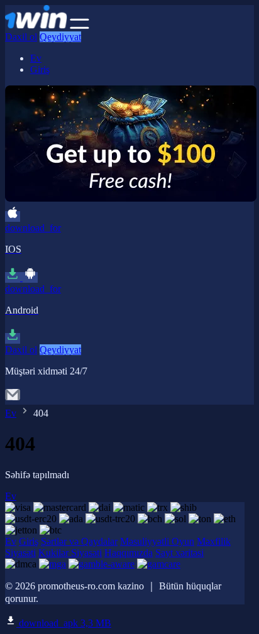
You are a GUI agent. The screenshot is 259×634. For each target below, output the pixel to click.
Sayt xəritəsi (179, 552)
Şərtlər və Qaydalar (79, 541)
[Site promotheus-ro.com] (36, 25)
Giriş (40, 69)
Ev (35, 58)
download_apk (63, 623)
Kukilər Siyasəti (70, 552)
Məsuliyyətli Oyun (157, 541)
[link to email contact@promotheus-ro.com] (12, 398)
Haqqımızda (128, 552)
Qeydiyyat (60, 36)
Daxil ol (21, 36)
